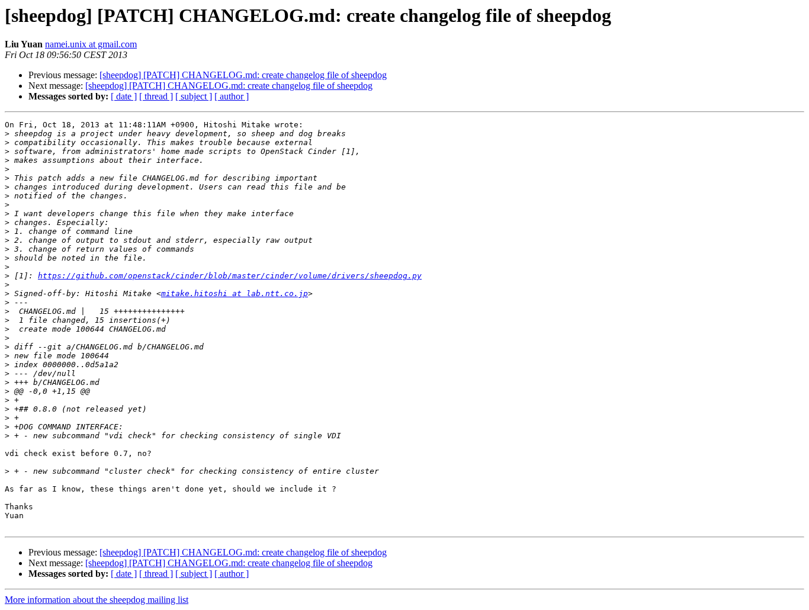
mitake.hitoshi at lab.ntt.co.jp (234, 293)
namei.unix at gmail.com (91, 44)
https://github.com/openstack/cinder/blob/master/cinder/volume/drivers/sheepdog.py (230, 275)
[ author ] (231, 96)
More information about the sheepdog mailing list (96, 600)
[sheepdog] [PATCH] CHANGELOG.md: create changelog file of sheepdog (243, 75)
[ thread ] (156, 96)
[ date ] (124, 96)
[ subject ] (193, 96)
